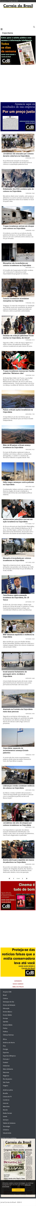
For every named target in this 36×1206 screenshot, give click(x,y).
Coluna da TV (7, 1097)
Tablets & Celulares (9, 1123)
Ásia (4, 1046)
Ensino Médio (7, 1015)
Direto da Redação (9, 1005)
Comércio (6, 1100)
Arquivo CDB (7, 992)
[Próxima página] (22, 878)
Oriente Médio (7, 1025)
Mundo (5, 1110)
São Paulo (6, 1082)
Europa (5, 1018)
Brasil (5, 995)
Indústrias (6, 1066)
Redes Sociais (7, 1113)
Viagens (5, 1086)
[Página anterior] (13, 878)
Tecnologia (6, 1126)
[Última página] (26, 878)
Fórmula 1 (6, 1059)
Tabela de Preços (18, 987)
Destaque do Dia (8, 1002)
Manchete (6, 1106)
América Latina (8, 1090)
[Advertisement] (18, 18)
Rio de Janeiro (7, 1079)
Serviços (5, 1120)
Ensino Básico (7, 1012)
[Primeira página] (9, 878)
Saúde (5, 1116)
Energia (5, 1049)
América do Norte (9, 1043)
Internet (5, 1103)
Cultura (5, 998)
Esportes (6, 1052)
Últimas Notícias (8, 1035)
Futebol (5, 1062)
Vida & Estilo (7, 1133)
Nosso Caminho (18, 984)
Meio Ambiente (8, 1069)
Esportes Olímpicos (9, 1056)
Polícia (5, 1028)
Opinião (5, 1022)
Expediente (18, 981)
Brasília (5, 1093)
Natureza (6, 1072)
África (5, 1039)
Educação (6, 1008)
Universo (6, 1130)
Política (5, 1032)
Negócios (6, 1076)
